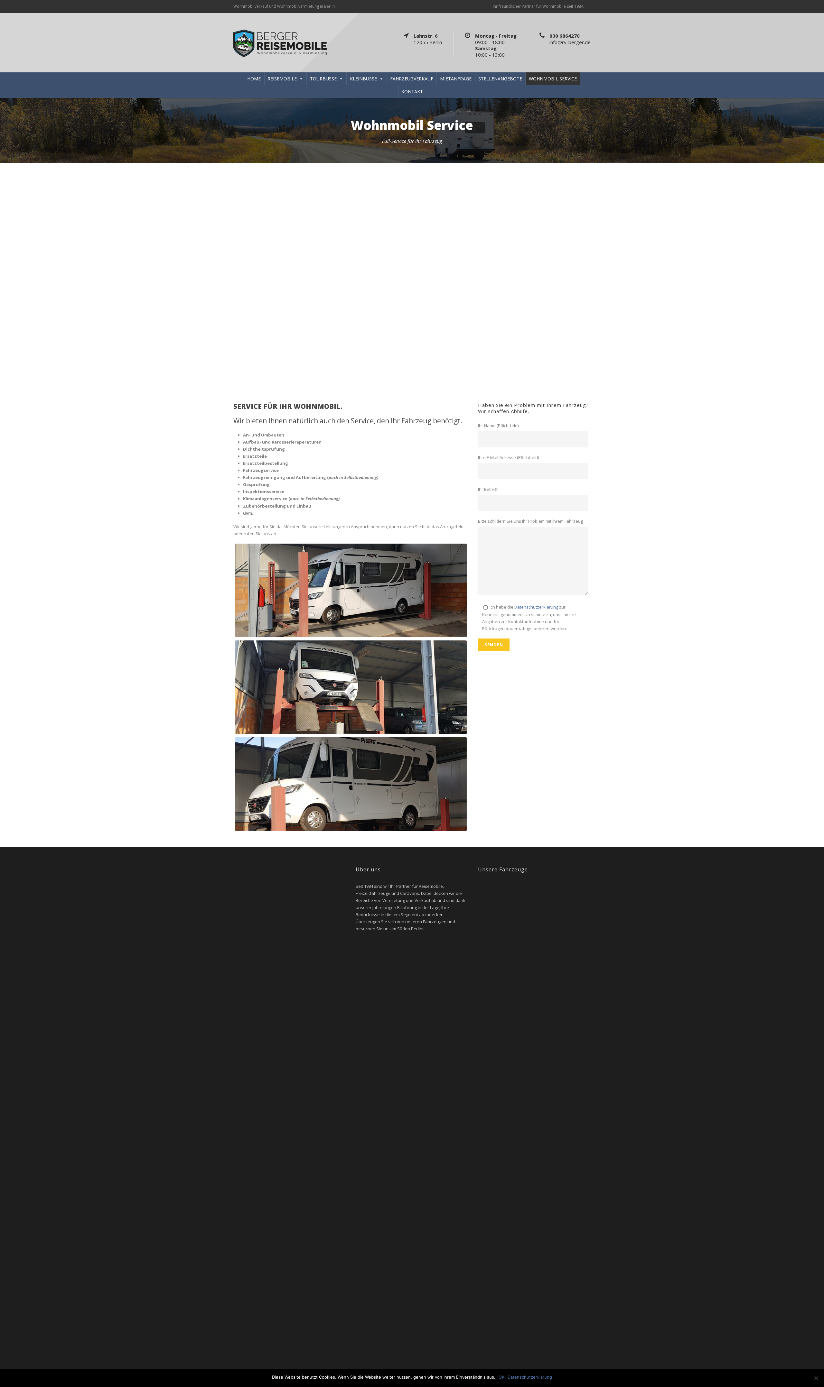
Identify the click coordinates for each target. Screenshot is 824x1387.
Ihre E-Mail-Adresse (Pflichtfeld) (508, 457)
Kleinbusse (363, 79)
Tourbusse (323, 79)
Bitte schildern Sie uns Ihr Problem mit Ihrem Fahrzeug (530, 521)
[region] (412, 273)
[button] (7, 273)
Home (254, 79)
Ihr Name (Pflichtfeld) (498, 425)
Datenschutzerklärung (536, 607)
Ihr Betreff (488, 489)
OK (501, 1377)
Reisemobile (282, 79)
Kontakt (412, 91)
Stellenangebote (500, 79)
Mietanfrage (456, 79)
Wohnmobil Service (553, 79)
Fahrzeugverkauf (411, 79)
